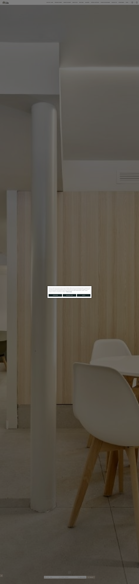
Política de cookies (69, 291)
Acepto (83, 295)
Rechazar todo (69, 295)
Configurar (55, 295)
